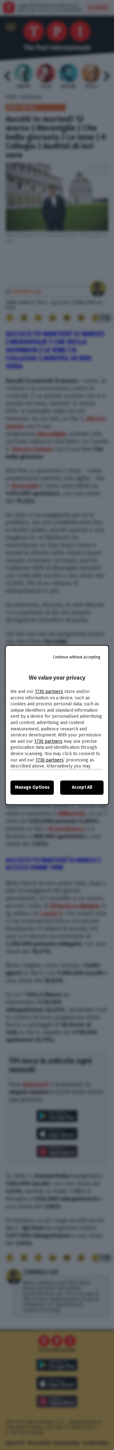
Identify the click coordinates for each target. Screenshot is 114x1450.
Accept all (82, 787)
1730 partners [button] (49, 691)
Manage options (32, 787)
